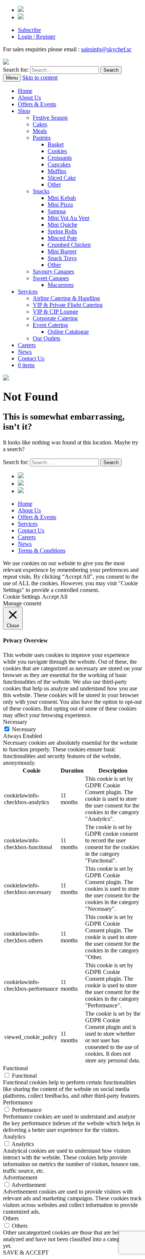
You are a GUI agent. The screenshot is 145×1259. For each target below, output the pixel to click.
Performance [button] (18, 1102)
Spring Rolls (62, 231)
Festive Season (50, 117)
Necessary (24, 729)
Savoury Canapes (53, 271)
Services (28, 291)
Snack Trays (62, 258)
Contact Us (31, 358)
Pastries (42, 138)
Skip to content (40, 77)
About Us (29, 97)
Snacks (41, 191)
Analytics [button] (14, 1136)
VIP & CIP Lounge (55, 311)
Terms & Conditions (41, 550)
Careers (27, 345)
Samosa (57, 211)
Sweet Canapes (51, 278)
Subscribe (29, 30)
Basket (56, 144)
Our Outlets (46, 338)
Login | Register (36, 36)
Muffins (57, 171)
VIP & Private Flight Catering (68, 305)
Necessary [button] (15, 722)
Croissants (60, 158)
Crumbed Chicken (69, 245)
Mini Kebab (62, 198)
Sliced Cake (62, 178)
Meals (40, 131)
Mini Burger (62, 251)
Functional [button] (15, 1068)
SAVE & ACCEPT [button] (26, 1252)
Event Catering (50, 325)
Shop (24, 111)
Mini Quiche (62, 224)
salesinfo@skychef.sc (106, 49)
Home (25, 91)
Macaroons (61, 285)
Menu (12, 78)
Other (54, 184)
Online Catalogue (68, 331)
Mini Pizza (60, 204)
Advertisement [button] (20, 1177)
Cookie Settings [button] (21, 596)
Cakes (40, 124)
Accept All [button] (54, 596)
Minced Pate (62, 238)
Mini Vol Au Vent (68, 218)
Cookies (57, 151)
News (25, 352)
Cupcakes (59, 164)
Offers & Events (37, 104)
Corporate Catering (55, 318)
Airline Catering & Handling (66, 298)
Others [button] (11, 1218)
